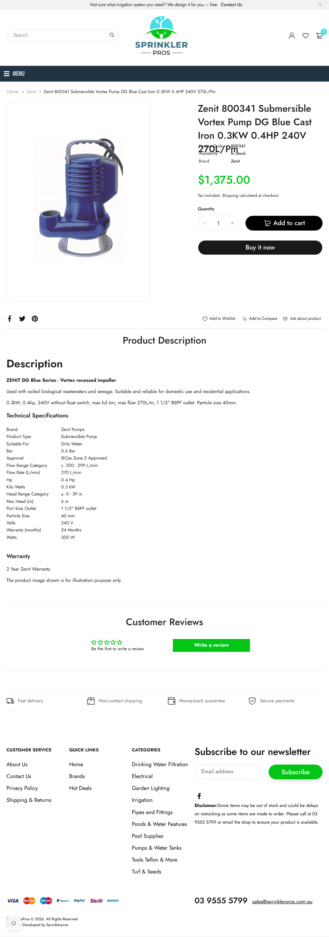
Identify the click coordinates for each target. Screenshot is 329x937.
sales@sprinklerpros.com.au (282, 902)
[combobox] (62, 35)
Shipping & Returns (28, 800)
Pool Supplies (147, 836)
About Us (17, 764)
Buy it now (260, 247)
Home (13, 92)
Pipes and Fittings (152, 812)
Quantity (206, 209)
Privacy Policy (22, 788)
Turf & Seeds (146, 872)
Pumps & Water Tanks (156, 848)
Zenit (31, 92)
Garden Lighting (150, 788)
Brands (77, 776)
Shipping (230, 195)
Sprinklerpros (57, 925)
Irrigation (142, 800)
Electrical (142, 776)
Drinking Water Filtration (160, 764)
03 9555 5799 (221, 900)
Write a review (211, 645)
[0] (319, 35)
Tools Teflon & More (154, 860)
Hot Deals (80, 788)
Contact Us (231, 5)
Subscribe (295, 772)
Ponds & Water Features (159, 824)
